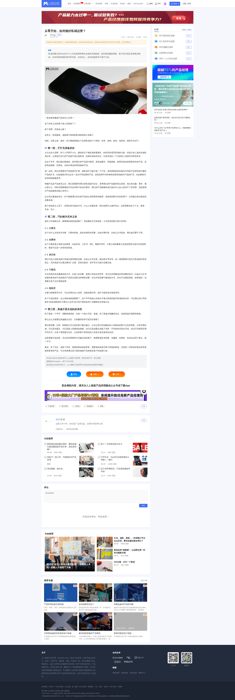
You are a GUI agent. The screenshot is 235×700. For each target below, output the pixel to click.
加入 (188, 36)
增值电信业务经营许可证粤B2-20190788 (87, 696)
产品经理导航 (59, 687)
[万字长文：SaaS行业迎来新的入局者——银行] (140, 461)
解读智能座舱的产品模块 (89, 633)
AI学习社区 (113, 687)
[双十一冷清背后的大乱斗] (140, 448)
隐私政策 (116, 673)
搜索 (151, 4)
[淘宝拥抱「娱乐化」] (86, 472)
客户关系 (65, 406)
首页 (69, 4)
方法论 (77, 406)
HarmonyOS (138, 4)
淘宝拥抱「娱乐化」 (56, 469)
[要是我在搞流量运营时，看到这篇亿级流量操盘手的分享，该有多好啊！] (86, 448)
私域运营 (90, 406)
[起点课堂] (118, 657)
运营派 (57, 691)
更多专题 (144, 580)
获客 (101, 406)
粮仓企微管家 (65, 691)
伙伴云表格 (82, 687)
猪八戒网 (75, 687)
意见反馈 (133, 673)
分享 (143, 406)
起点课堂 (68, 687)
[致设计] (117, 662)
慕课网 (120, 687)
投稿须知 (124, 673)
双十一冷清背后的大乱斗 (111, 444)
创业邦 (106, 687)
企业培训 (114, 4)
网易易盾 (90, 687)
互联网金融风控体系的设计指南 (57, 633)
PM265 (51, 687)
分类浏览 (87, 4)
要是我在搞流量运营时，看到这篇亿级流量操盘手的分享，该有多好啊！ (61, 447)
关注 (59, 35)
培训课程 (76, 4)
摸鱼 (129, 4)
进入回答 (187, 103)
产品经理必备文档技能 (54, 604)
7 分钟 (145, 37)
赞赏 (75, 374)
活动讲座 (98, 4)
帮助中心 (142, 673)
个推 (96, 687)
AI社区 (122, 4)
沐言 (51, 35)
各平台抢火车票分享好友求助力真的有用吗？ (171, 110)
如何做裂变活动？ (87, 604)
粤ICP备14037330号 (71, 693)
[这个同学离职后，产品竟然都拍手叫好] (140, 472)
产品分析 (51, 406)
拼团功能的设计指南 (122, 633)
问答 (106, 4)
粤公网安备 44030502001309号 (89, 693)
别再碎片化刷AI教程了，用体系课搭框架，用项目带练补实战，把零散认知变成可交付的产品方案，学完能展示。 (89, 42)
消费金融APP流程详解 (124, 604)
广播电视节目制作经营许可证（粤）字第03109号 (58, 696)
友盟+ (101, 687)
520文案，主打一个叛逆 (124, 562)
